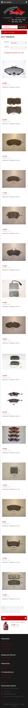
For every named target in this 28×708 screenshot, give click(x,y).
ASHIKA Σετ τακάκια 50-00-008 (11, 123)
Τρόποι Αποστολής (5, 649)
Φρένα (5, 32)
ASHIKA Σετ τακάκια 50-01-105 (11, 599)
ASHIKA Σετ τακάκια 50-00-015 (11, 270)
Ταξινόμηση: (6, 41)
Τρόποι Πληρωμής (5, 651)
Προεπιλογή (14, 43)
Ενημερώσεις (4, 682)
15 (11, 47)
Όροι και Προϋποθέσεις (6, 644)
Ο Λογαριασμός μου (7, 17)
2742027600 (7, 691)
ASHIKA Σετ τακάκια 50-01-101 (11, 526)
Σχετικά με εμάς (4, 641)
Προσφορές (4, 668)
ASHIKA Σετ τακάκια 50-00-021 (11, 379)
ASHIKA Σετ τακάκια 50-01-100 (11, 489)
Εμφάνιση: (7, 46)
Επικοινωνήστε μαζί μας (6, 657)
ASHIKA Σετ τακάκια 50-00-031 (11, 416)
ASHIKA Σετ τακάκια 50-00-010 (11, 160)
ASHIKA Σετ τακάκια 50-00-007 (11, 87)
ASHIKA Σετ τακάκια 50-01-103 (11, 562)
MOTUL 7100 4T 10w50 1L (18, 622)
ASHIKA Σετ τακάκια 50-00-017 (11, 343)
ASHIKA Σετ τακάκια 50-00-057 (11, 452)
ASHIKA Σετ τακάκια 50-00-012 (11, 197)
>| (18, 611)
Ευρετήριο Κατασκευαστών (7, 666)
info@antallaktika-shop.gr (10, 693)
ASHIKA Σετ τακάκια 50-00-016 (11, 306)
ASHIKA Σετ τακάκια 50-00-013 (11, 233)
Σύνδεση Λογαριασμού (21, 17)
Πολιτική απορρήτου (6, 646)
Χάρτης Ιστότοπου (5, 660)
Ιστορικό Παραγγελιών (6, 677)
